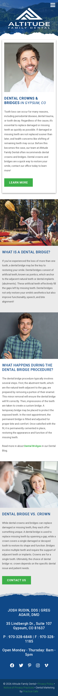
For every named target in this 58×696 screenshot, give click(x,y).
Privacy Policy (45, 683)
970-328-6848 (20, 637)
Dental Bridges (32, 445)
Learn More (18, 182)
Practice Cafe (30, 691)
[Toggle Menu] (53, 5)
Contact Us (16, 580)
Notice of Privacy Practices (19, 687)
